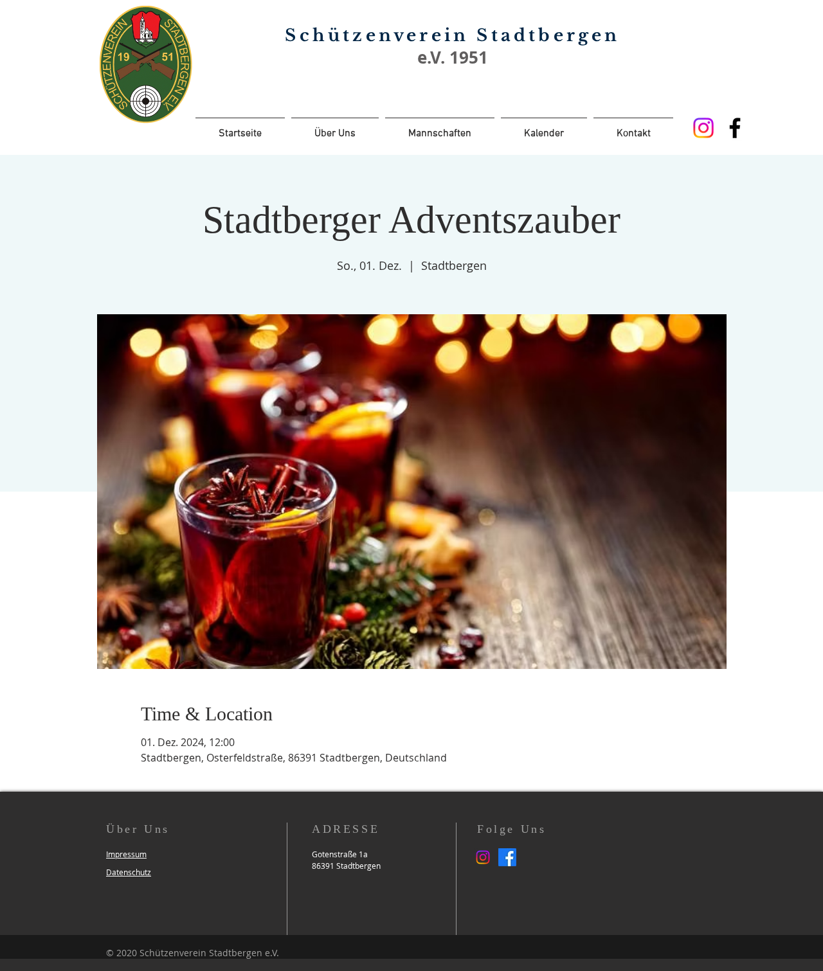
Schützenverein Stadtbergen (452, 35)
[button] (126, 854)
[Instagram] (703, 127)
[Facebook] (734, 127)
